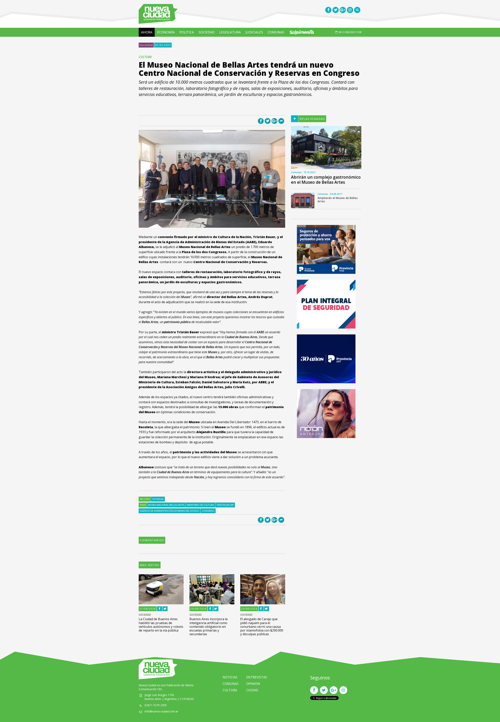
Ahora (146, 32)
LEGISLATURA (230, 32)
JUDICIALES (254, 32)
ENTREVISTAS (256, 677)
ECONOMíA (166, 32)
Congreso (208, 510)
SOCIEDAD (207, 32)
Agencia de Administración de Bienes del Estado (169, 510)
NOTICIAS (230, 677)
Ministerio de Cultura (200, 505)
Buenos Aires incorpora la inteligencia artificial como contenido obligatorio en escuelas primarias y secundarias (208, 626)
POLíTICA (186, 32)
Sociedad (146, 45)
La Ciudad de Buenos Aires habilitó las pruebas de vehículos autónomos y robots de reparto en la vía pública (161, 624)
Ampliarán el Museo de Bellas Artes (338, 199)
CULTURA (230, 690)
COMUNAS (276, 32)
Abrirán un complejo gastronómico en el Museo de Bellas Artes (326, 179)
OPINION (253, 684)
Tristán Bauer (225, 505)
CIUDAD (252, 690)
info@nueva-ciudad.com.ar (161, 711)
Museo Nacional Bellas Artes (166, 505)
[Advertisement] (326, 471)
